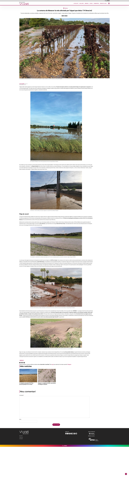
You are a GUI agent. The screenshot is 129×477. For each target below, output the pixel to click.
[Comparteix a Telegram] (24, 362)
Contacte (21, 438)
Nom (20, 419)
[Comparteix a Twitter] (19, 362)
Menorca (87, 3)
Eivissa (91, 3)
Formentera (96, 3)
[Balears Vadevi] (14, 4)
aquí (53, 364)
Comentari (21, 395)
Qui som (21, 435)
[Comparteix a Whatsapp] (22, 362)
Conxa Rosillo (21, 83)
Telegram (69, 364)
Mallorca (81, 3)
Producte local (103, 3)
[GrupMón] (107, 0)
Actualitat (76, 3)
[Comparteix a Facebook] (21, 362)
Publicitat (21, 437)
